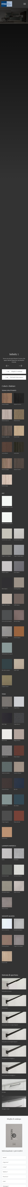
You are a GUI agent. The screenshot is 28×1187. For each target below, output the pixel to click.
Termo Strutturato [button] (9, 390)
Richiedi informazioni (16, 377)
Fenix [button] (4, 694)
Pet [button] (3, 493)
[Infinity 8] (20, 365)
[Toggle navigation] (25, 3)
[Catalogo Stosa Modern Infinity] (14, 1135)
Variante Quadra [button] (8, 916)
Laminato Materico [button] (9, 846)
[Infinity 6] (7, 365)
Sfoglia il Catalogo (16, 371)
